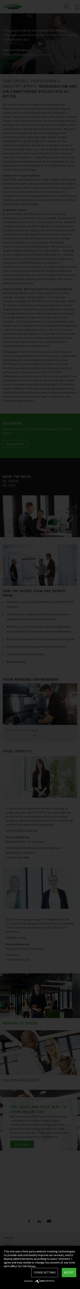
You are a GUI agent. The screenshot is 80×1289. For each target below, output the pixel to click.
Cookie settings (45, 1272)
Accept (69, 1272)
